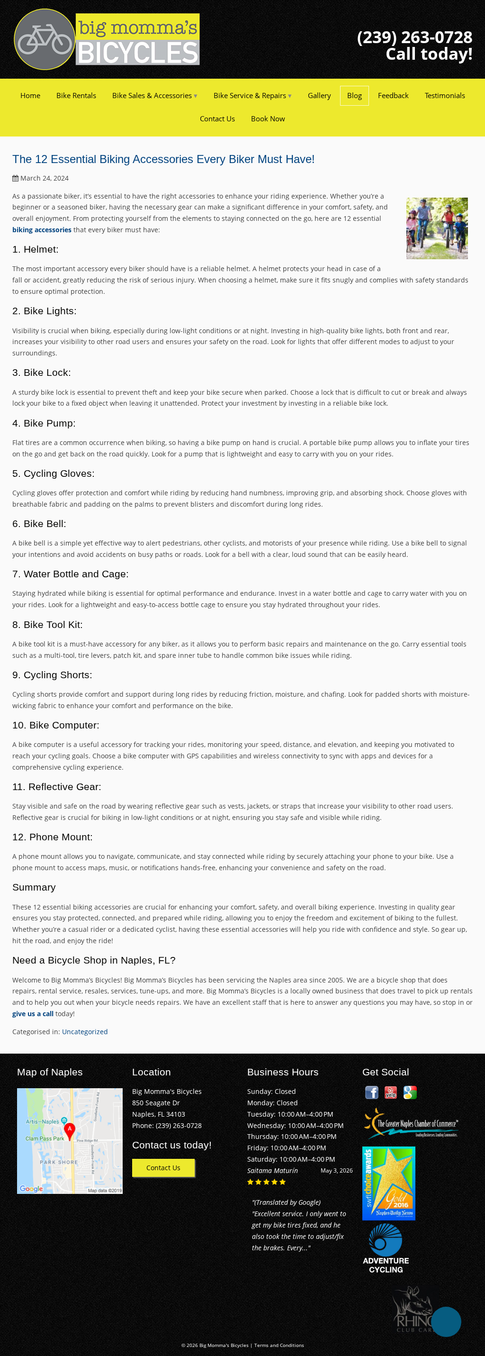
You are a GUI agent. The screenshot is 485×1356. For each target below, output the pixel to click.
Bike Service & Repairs (250, 95)
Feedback (393, 95)
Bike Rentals (76, 95)
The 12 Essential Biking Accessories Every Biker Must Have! (163, 159)
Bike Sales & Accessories (152, 95)
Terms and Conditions (279, 1345)
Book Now (268, 118)
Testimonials (445, 95)
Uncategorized (85, 1031)
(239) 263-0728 (415, 37)
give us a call (33, 1013)
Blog (354, 95)
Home (30, 95)
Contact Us (217, 118)
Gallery (319, 95)
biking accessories (42, 229)
